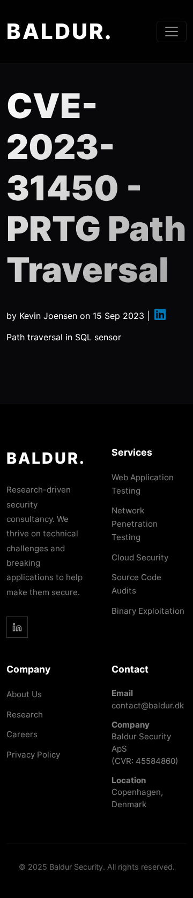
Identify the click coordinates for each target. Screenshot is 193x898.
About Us (24, 694)
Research (24, 714)
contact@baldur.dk (148, 705)
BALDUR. (59, 31)
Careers (22, 734)
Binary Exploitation (148, 611)
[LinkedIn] (17, 627)
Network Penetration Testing (135, 523)
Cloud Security (140, 557)
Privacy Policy (33, 754)
